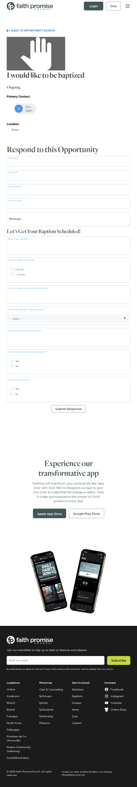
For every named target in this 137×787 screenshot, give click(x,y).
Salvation (77, 689)
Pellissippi (13, 729)
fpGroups (45, 696)
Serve (75, 709)
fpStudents (46, 709)
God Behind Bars (18, 757)
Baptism (77, 696)
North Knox (14, 722)
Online (11, 689)
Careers (77, 722)
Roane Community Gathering (19, 749)
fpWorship (46, 716)
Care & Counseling (51, 689)
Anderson (13, 696)
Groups (76, 702)
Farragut (12, 716)
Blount (11, 702)
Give (113, 6)
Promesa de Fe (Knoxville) (16, 738)
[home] (30, 6)
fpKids (43, 702)
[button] (127, 6)
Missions (44, 722)
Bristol (11, 709)
